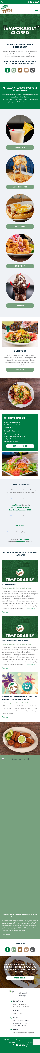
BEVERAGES (20, 147)
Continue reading (30, 608)
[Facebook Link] (29, 2)
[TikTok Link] (38, 2)
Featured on (20, 539)
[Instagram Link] (31, 2)
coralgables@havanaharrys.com (23, 1033)
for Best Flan (20, 505)
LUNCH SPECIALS (20, 187)
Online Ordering (28, 99)
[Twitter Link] (33, 2)
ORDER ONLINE (20, 978)
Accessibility (32, 1042)
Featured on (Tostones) (20, 542)
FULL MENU (20, 266)
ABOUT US (20, 370)
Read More (5, 612)
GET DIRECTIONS (20, 446)
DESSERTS (20, 305)
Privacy (32, 1040)
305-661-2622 (9, 427)
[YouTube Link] (36, 2)
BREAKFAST (20, 226)
